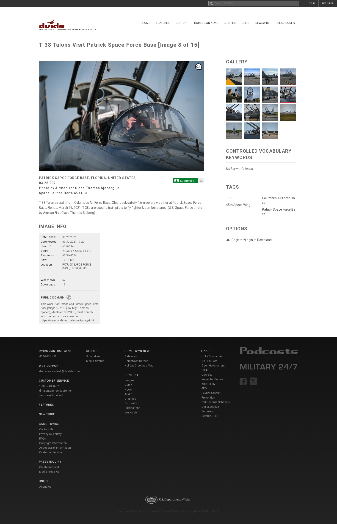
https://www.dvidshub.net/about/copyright (67, 320)
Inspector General (213, 379)
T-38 (229, 198)
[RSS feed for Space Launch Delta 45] (86, 193)
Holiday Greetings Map (139, 365)
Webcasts (131, 412)
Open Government (213, 365)
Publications (132, 408)
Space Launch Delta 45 (58, 193)
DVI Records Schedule (216, 402)
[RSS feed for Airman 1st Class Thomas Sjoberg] (118, 188)
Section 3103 (210, 416)
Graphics (130, 398)
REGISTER (327, 3)
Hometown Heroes (136, 361)
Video (128, 385)
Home (146, 22)
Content (182, 22)
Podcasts (131, 403)
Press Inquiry (285, 22)
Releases (131, 356)
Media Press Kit (49, 471)
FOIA (204, 370)
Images (129, 380)
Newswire (262, 22)
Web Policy (208, 384)
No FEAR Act (209, 361)
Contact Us (46, 429)
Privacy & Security (50, 434)
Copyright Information (53, 443)
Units (245, 22)
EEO (204, 388)
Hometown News (206, 22)
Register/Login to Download (252, 240)
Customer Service (50, 452)
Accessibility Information (55, 447)
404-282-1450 (48, 356)
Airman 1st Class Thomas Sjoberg (85, 188)
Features (162, 22)
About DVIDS (49, 424)
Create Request (49, 467)
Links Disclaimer (212, 356)
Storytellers (93, 356)
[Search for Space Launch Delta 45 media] (81, 193)
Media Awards (95, 361)
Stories (229, 22)
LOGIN (311, 3)
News (128, 389)
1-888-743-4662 (49, 386)
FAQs (42, 438)
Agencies (45, 486)
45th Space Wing (238, 205)
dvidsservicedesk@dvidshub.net (60, 371)
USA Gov (207, 374)
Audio (128, 394)
